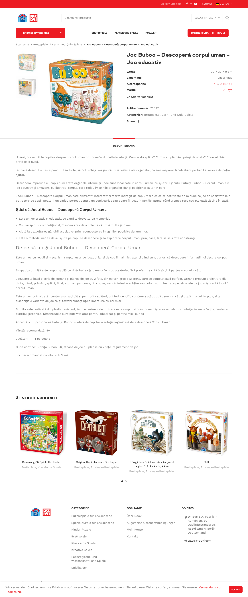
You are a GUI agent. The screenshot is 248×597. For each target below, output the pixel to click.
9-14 (223, 84)
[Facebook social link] (187, 3)
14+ (229, 84)
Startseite (23, 44)
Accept (235, 589)
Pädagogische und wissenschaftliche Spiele (88, 558)
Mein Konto (135, 529)
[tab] (124, 143)
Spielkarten (79, 567)
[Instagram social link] (191, 3)
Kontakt (132, 536)
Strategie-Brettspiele (105, 467)
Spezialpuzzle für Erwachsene (92, 523)
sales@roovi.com (200, 540)
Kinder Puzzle (81, 529)
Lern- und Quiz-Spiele (67, 44)
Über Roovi (134, 516)
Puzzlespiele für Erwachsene (91, 516)
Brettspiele (41, 44)
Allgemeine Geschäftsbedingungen (151, 523)
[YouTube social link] (195, 3)
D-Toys (227, 90)
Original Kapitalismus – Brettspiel (96, 462)
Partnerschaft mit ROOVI (208, 32)
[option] (27, 62)
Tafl (206, 462)
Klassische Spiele (50, 467)
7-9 (216, 84)
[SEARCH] (227, 18)
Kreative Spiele (81, 550)
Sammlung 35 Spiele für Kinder (41, 462)
